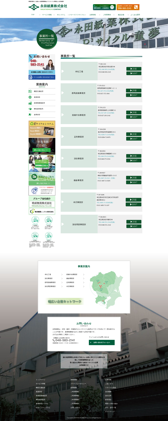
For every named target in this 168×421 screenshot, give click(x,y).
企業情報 (93, 15)
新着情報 (74, 380)
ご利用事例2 (75, 395)
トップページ (40, 380)
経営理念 (108, 399)
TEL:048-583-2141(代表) (107, 69)
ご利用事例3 (75, 399)
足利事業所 (70, 282)
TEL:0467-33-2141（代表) (106, 178)
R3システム (61, 15)
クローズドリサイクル (77, 15)
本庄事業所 (70, 286)
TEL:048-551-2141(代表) (107, 222)
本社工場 (48, 274)
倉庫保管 (37, 114)
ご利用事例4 (75, 403)
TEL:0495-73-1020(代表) (105, 202)
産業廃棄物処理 (39, 103)
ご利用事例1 (75, 391)
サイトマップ (110, 411)
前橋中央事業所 (71, 274)
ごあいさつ (109, 383)
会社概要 (108, 391)
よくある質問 (135, 15)
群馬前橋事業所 (50, 282)
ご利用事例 (107, 15)
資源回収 (37, 97)
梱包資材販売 (38, 109)
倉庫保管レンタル (42, 403)
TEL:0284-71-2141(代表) (106, 134)
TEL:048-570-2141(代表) (106, 156)
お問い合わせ (75, 407)
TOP (32, 14)
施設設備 (121, 15)
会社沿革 (108, 395)
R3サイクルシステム (43, 407)
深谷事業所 (48, 278)
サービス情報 (47, 15)
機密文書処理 (38, 91)
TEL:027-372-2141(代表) (105, 91)
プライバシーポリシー (78, 383)
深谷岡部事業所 (50, 286)
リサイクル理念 (110, 387)
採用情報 (74, 387)
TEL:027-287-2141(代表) (106, 113)
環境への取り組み (111, 403)
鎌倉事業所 (70, 278)
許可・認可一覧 (110, 407)
